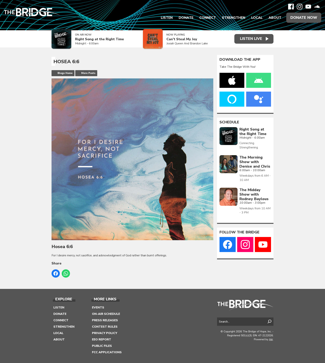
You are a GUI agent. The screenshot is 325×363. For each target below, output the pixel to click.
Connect (207, 17)
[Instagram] (299, 6)
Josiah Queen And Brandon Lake (187, 43)
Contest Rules (105, 327)
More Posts (88, 73)
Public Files (102, 346)
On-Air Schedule (106, 314)
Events (98, 307)
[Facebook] (291, 6)
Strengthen (233, 17)
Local (257, 17)
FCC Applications (107, 352)
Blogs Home (65, 73)
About (275, 17)
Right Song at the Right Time (99, 39)
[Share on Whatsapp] (66, 273)
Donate (186, 17)
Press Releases (105, 320)
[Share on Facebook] (56, 273)
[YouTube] (308, 6)
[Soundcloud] (317, 6)
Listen (167, 17)
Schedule (229, 122)
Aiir (271, 339)
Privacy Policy (104, 333)
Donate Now (303, 17)
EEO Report (101, 339)
